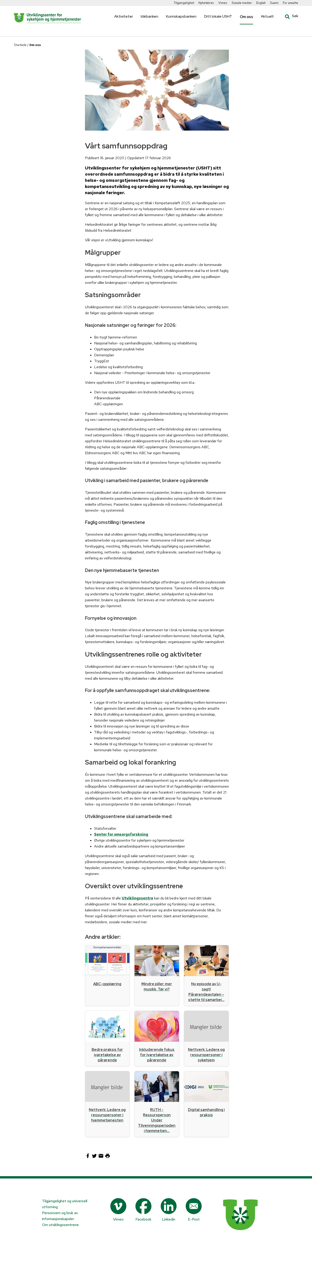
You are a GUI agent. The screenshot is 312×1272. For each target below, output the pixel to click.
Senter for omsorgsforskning (121, 834)
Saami (274, 3)
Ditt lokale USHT (218, 16)
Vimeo (222, 3)
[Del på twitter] (95, 1157)
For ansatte (290, 3)
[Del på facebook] (88, 1157)
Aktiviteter (123, 16)
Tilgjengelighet (184, 3)
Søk (288, 16)
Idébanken (149, 16)
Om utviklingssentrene (60, 1224)
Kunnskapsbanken (181, 16)
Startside (20, 45)
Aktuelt (267, 16)
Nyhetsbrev (206, 3)
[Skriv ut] (107, 1157)
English (261, 3)
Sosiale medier (242, 3)
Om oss (246, 16)
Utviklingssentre (137, 898)
